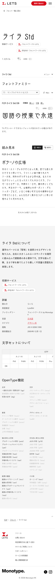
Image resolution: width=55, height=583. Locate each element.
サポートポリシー (21, 551)
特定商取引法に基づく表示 (24, 542)
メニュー (47, 74)
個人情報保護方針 (21, 560)
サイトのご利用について (23, 547)
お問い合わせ (20, 538)
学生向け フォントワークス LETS (21, 290)
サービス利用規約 (21, 555)
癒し (42, 103)
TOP (5, 520)
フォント (13, 520)
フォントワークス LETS (17, 285)
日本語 (30, 319)
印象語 (25, 103)
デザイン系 (32, 323)
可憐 (37, 103)
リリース (18, 533)
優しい (31, 103)
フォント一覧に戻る (13, 11)
